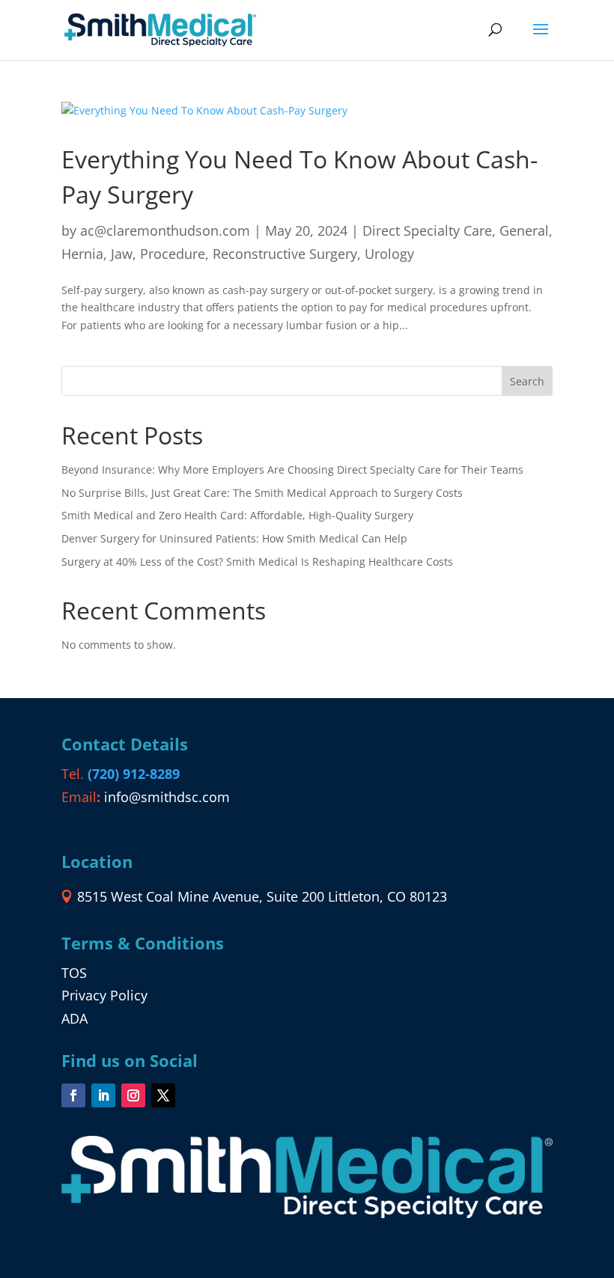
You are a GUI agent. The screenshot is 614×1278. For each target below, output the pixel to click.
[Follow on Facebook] (73, 1095)
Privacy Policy (104, 995)
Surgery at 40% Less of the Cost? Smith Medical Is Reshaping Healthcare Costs (257, 561)
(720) (134, 774)
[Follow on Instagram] (133, 1095)
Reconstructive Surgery (285, 254)
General (524, 230)
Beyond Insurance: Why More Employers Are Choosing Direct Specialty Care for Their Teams (292, 469)
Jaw (122, 254)
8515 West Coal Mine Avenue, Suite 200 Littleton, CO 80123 (262, 896)
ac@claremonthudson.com (165, 230)
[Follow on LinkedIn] (103, 1095)
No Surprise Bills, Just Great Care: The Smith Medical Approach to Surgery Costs (262, 493)
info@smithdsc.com (167, 797)
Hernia (82, 254)
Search (527, 381)
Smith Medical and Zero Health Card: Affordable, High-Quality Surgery (237, 515)
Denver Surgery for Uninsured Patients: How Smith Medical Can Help (234, 538)
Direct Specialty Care (427, 230)
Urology (389, 254)
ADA (74, 1018)
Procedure (172, 254)
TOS (74, 973)
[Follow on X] (163, 1095)
